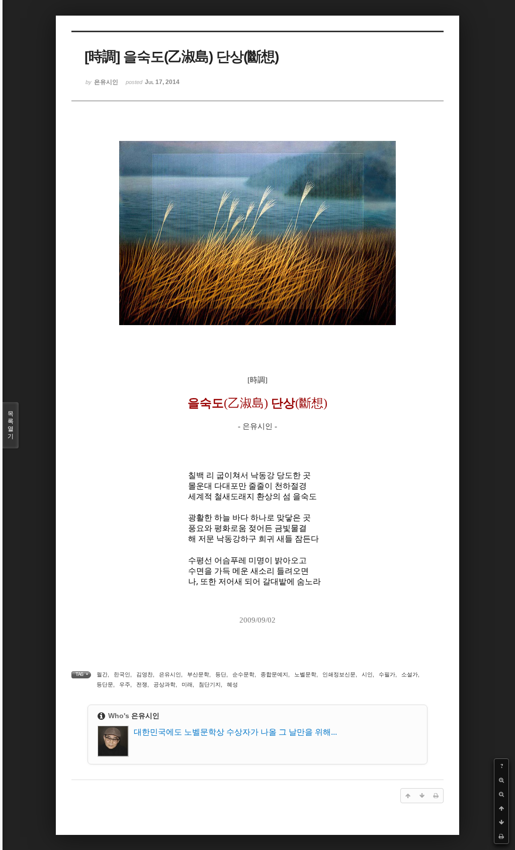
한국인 (122, 674)
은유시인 (170, 674)
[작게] (501, 794)
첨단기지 (210, 684)
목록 (11, 425)
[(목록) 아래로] (501, 822)
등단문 (105, 684)
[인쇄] (501, 836)
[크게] (501, 780)
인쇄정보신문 (339, 674)
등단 (220, 674)
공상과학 (164, 684)
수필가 (387, 674)
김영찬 (144, 674)
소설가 (409, 674)
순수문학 (243, 674)
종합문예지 (274, 674)
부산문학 (198, 674)
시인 (367, 674)
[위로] (501, 808)
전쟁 (141, 684)
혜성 (232, 684)
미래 (187, 684)
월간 (102, 674)
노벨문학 (305, 674)
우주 (124, 684)
